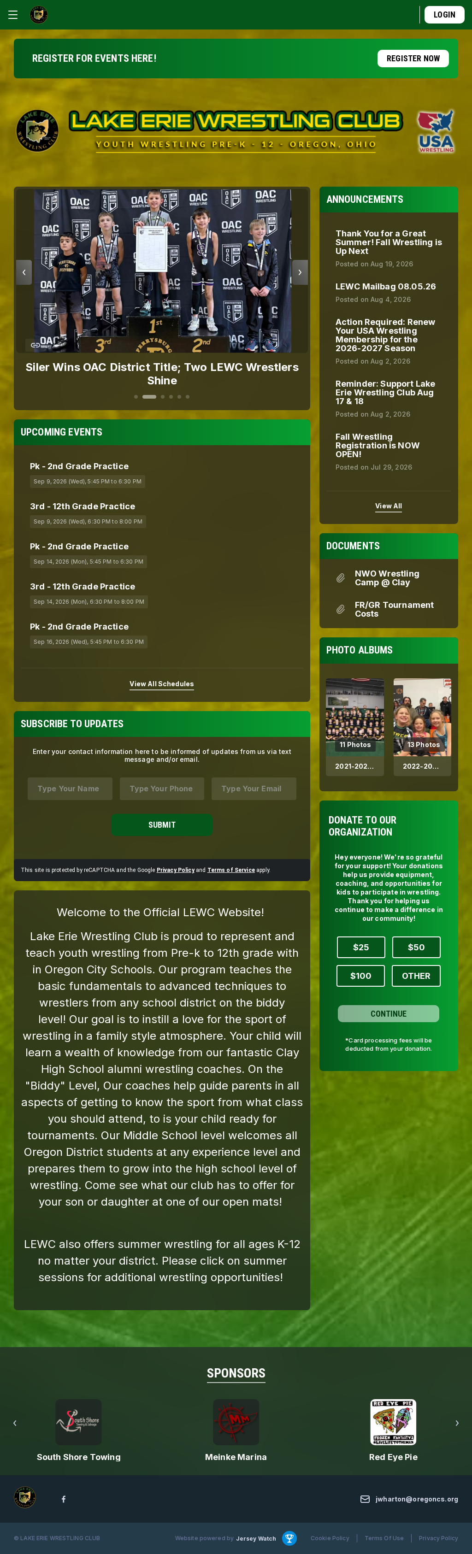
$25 (361, 947)
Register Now (413, 58)
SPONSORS (236, 1373)
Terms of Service (231, 870)
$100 (361, 976)
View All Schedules (162, 684)
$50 (416, 947)
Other (416, 976)
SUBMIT (162, 825)
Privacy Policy (176, 870)
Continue (389, 1013)
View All (388, 506)
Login (444, 14)
